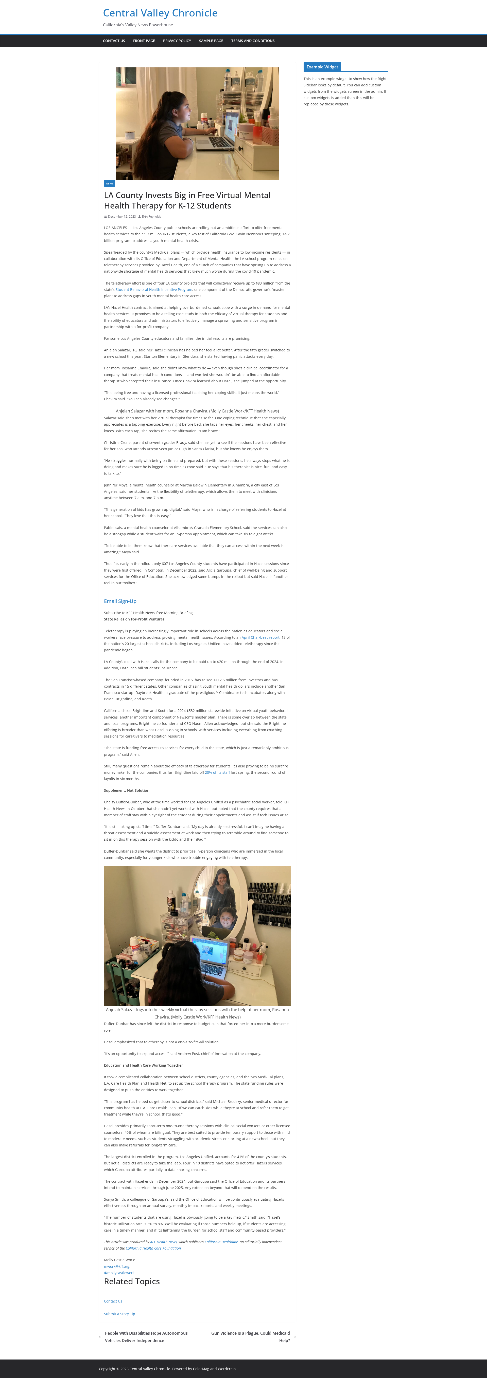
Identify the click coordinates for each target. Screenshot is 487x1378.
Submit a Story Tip (119, 1313)
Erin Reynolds (151, 216)
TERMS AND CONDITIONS (253, 40)
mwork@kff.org (116, 1266)
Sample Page (211, 40)
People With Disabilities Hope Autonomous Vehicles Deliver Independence (146, 1336)
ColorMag (201, 1368)
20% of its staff (217, 772)
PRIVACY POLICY (177, 40)
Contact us (114, 40)
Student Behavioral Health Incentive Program (154, 289)
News (109, 183)
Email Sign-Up (120, 601)
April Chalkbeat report (261, 637)
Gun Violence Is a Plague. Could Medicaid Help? (250, 1336)
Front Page (144, 40)
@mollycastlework (119, 1272)
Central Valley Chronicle (160, 13)
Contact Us (113, 1301)
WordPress (227, 1368)
